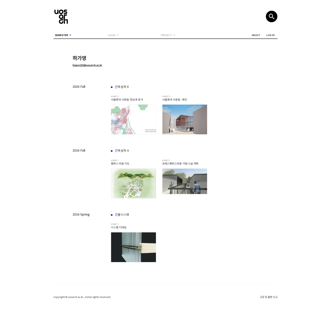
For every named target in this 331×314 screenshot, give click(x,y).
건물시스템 (122, 214)
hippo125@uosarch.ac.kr (87, 65)
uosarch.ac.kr (75, 297)
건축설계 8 (122, 86)
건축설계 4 (122, 150)
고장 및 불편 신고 (269, 297)
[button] (256, 35)
